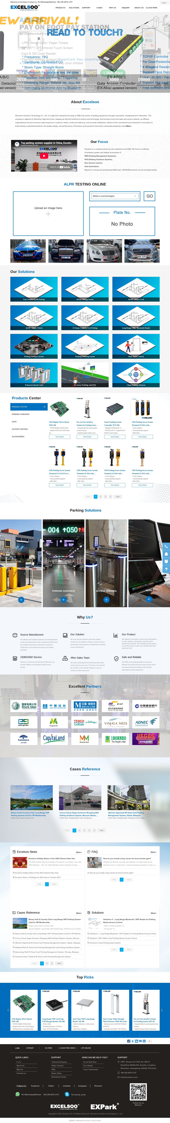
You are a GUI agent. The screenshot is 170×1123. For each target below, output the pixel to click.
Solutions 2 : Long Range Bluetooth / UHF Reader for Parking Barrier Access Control (129, 920)
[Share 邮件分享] (140, 1041)
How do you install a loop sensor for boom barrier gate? (127, 859)
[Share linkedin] (136, 1041)
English (164, 3)
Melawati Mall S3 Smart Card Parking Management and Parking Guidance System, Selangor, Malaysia (48, 947)
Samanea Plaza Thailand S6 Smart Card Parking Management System (43, 957)
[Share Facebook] (128, 1041)
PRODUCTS (60, 8)
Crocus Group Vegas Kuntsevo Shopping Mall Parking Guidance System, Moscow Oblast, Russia (48, 938)
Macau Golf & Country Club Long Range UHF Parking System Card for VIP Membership (55, 920)
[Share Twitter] (132, 1041)
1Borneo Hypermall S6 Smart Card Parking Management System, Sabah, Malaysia (47, 943)
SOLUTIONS (74, 8)
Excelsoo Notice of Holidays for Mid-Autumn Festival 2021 (38, 877)
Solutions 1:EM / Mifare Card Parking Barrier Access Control (113, 938)
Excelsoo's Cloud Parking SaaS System (105, 943)
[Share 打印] (144, 1041)
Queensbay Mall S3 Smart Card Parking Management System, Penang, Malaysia (47, 952)
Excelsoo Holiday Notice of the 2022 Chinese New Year (52, 859)
